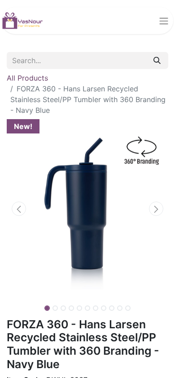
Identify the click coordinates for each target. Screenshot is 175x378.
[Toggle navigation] (163, 20)
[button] (19, 208)
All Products (27, 77)
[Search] (157, 60)
